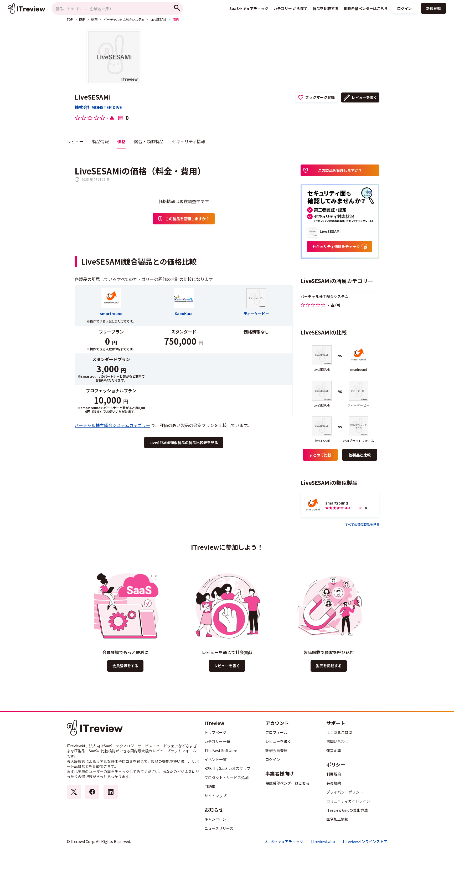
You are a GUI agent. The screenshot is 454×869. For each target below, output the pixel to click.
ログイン (404, 8)
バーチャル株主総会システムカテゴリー (112, 425)
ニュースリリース (218, 828)
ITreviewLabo (323, 841)
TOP (70, 19)
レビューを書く (364, 97)
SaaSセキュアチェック (284, 841)
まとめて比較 (320, 454)
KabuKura (184, 313)
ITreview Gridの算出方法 (347, 810)
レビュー (75, 141)
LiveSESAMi (159, 19)
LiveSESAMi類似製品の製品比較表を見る (183, 442)
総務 (94, 19)
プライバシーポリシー (344, 792)
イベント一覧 (215, 759)
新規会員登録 (276, 750)
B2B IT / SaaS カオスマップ (227, 768)
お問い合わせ (337, 741)
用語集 (209, 786)
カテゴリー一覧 (217, 741)
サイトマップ (215, 795)
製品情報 (100, 141)
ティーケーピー (256, 313)
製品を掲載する (329, 665)
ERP (82, 19)
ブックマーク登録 (320, 97)
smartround (111, 313)
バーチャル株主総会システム (124, 19)
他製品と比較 (360, 454)
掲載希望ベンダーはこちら (287, 783)
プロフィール (276, 732)
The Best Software (220, 750)
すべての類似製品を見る (362, 524)
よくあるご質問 (339, 732)
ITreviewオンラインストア (365, 841)
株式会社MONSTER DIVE (98, 107)
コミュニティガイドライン (348, 801)
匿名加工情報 (337, 819)
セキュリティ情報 (188, 141)
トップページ (215, 732)
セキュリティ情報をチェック (336, 246)
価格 (121, 141)
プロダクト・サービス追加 (226, 777)
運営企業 (333, 750)
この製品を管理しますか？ (187, 218)
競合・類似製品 (148, 141)
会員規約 (333, 783)
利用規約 (333, 774)
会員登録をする (125, 665)
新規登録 (433, 8)
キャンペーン (215, 819)
